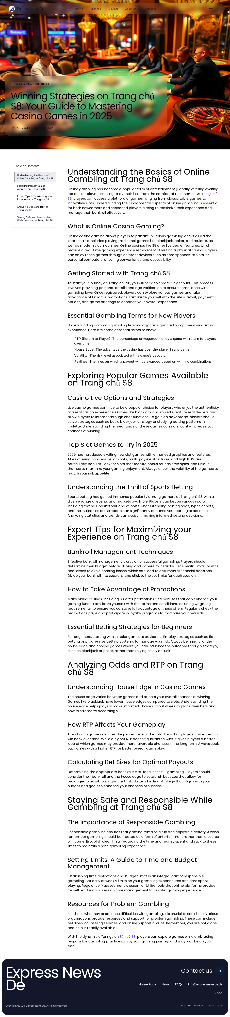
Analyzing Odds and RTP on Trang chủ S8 (32, 208)
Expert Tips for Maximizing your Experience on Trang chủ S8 (35, 198)
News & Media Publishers (31, 84)
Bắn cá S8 (128, 937)
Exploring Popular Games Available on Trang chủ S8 (31, 187)
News (166, 984)
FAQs (179, 984)
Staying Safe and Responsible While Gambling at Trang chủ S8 (35, 219)
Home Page (147, 984)
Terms (210, 1005)
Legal (220, 1005)
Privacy (198, 1005)
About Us (185, 1005)
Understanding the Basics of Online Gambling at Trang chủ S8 (35, 177)
